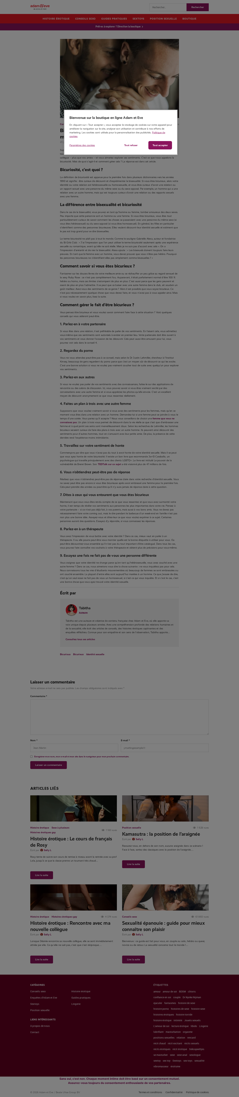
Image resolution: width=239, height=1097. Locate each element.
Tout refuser (131, 145)
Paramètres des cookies (82, 145)
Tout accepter (160, 145)
